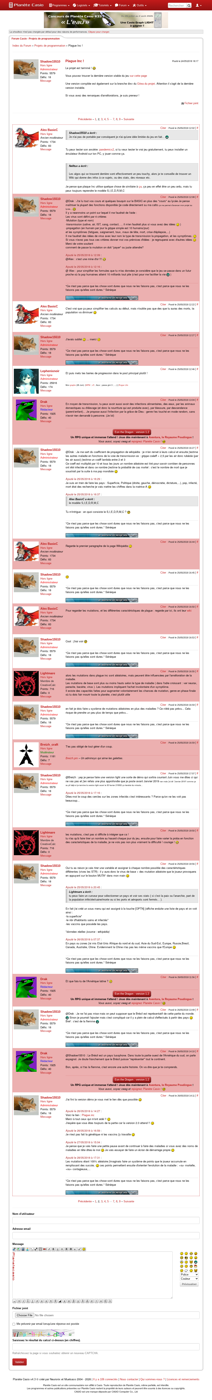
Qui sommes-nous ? (152, 1379)
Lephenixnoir (49, 371)
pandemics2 (106, 149)
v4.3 (33, 1379)
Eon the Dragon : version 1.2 (132, 432)
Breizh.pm (72, 758)
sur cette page (138, 75)
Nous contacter (129, 1379)
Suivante (129, 119)
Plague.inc (88, 1115)
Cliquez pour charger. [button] (99, 31)
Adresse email (21, 1228)
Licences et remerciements (183, 1379)
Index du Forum (21, 45)
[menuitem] (59, 5)
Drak (43, 401)
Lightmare (47, 673)
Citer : (164, 128)
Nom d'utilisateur (23, 1213)
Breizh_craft (49, 744)
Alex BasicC (49, 130)
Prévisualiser (189, 1284)
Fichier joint (191, 103)
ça (140, 186)
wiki (189, 610)
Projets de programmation (49, 45)
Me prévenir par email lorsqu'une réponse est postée (48, 1323)
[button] (59, 5)
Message (45, 80)
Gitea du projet (146, 83)
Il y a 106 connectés (105, 1379)
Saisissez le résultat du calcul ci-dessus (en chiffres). (46, 1340)
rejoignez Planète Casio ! (146, 441)
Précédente (85, 119)
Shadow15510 (50, 61)
